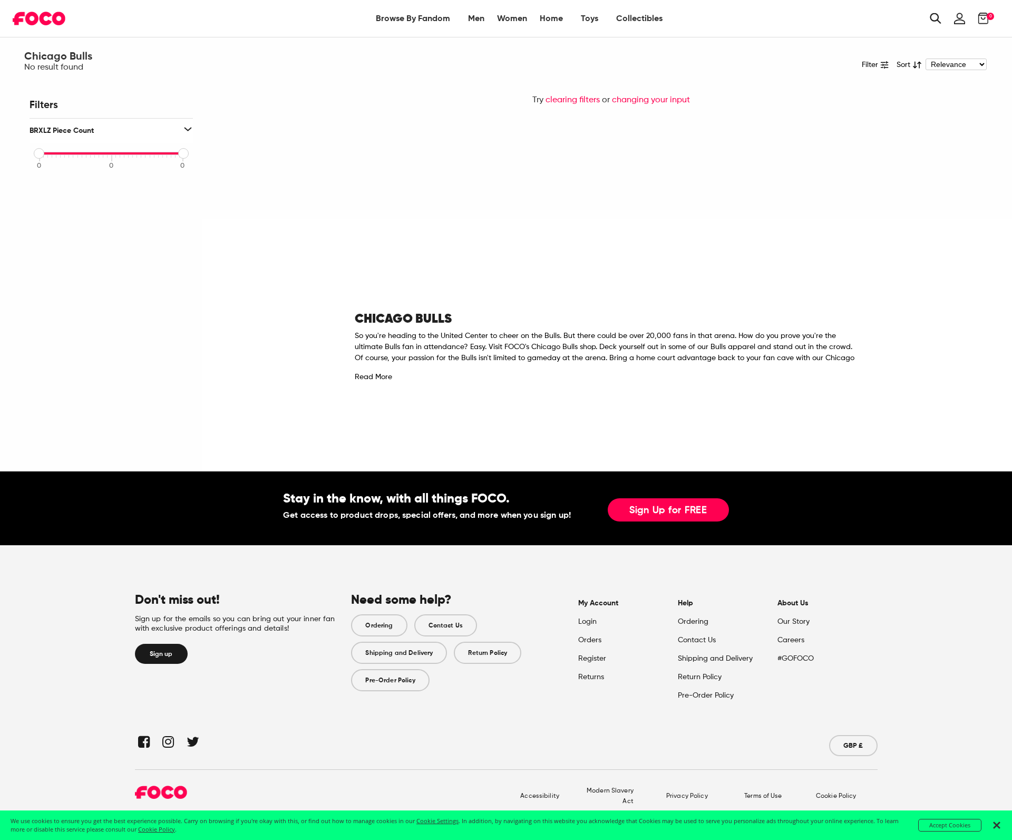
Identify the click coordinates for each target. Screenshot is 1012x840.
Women (512, 18)
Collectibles (639, 18)
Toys (589, 18)
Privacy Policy (687, 796)
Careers (790, 640)
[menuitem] (413, 18)
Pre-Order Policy (390, 680)
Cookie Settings (437, 821)
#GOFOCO (795, 658)
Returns (591, 677)
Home (551, 18)
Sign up (161, 654)
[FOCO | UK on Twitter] (192, 741)
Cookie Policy (836, 796)
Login (587, 621)
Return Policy (487, 652)
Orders (589, 640)
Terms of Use (763, 796)
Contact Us (446, 625)
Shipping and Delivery (399, 652)
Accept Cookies (949, 825)
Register (592, 658)
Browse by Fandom (413, 18)
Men (476, 18)
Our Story (793, 621)
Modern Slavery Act (610, 796)
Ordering (379, 625)
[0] (980, 18)
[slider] (39, 153)
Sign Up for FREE (668, 510)
